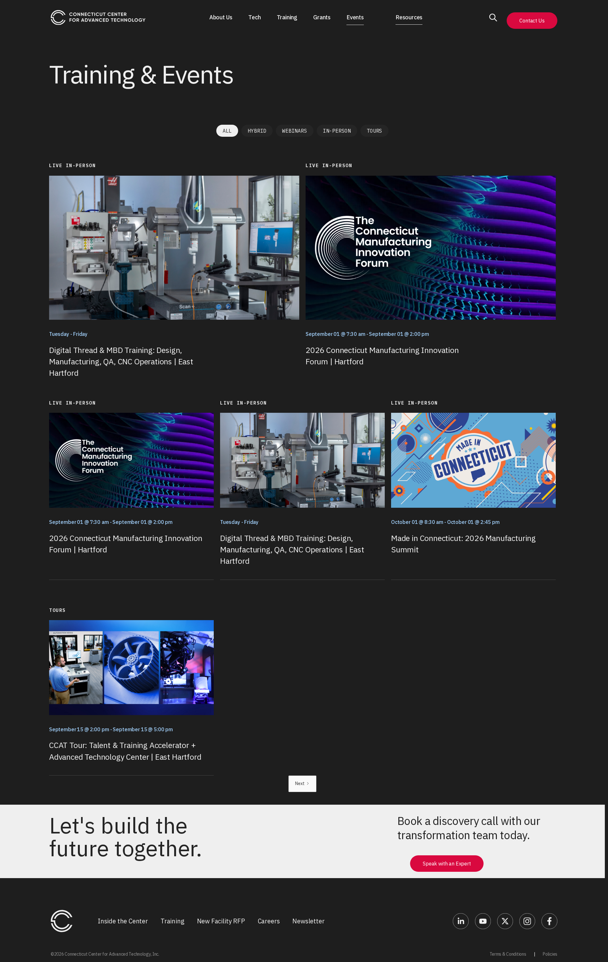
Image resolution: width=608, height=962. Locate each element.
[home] (98, 17)
